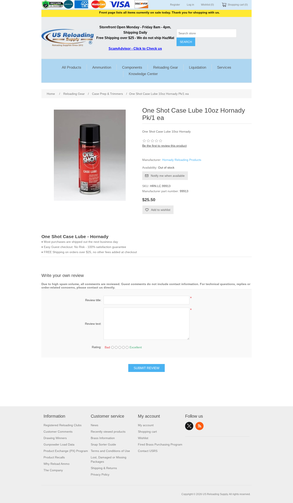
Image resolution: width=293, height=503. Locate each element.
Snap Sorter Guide (103, 444)
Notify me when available (168, 175)
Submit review (146, 368)
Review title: (93, 300)
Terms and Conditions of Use (110, 451)
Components (132, 67)
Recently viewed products (108, 431)
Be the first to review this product (164, 145)
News (94, 425)
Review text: (93, 323)
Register (175, 4)
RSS (199, 426)
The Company (53, 470)
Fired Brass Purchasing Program (160, 444)
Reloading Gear (165, 67)
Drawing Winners (55, 438)
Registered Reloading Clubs (63, 425)
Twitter (189, 426)
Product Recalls (54, 457)
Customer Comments (58, 431)
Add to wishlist (160, 209)
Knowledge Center (143, 74)
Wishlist (143, 438)
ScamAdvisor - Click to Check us (135, 48)
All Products (71, 67)
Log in (190, 4)
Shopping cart (147, 431)
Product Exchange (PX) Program (66, 451)
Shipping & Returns (104, 468)
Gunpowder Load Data (59, 444)
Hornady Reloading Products (181, 160)
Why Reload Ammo (56, 463)
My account (146, 425)
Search (186, 42)
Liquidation (197, 67)
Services (224, 67)
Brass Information (103, 438)
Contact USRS (147, 451)
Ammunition (101, 67)
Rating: (96, 347)
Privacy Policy (100, 474)
